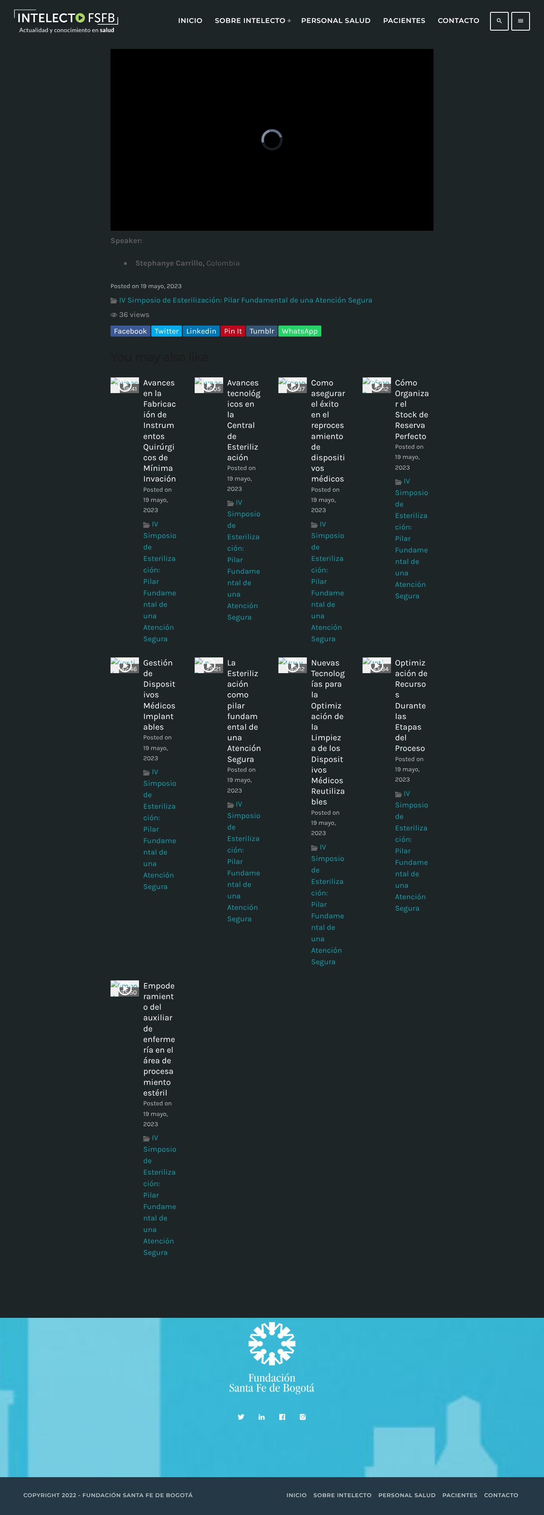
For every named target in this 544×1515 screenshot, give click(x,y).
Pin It (233, 331)
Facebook (130, 331)
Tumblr (261, 331)
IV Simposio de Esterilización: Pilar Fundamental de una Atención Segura (245, 300)
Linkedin (201, 331)
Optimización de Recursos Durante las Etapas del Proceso (411, 705)
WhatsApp (299, 331)
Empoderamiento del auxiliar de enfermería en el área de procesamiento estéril (159, 1039)
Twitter (166, 331)
